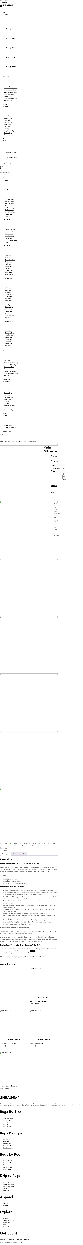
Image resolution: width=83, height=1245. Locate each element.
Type (53, 471)
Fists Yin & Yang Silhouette (39, 1002)
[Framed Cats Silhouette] (14, 1066)
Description (5, 854)
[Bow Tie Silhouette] (44, 1024)
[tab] (6, 854)
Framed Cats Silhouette (8, 1086)
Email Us (33, 951)
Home (1, 441)
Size (53, 465)
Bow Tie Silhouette (37, 1044)
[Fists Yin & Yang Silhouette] (44, 982)
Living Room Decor (21, 441)
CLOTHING (3, 2)
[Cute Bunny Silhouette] (14, 1024)
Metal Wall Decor (9, 441)
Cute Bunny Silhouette (8, 1044)
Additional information (19, 854)
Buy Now (54, 486)
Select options (44, 997)
